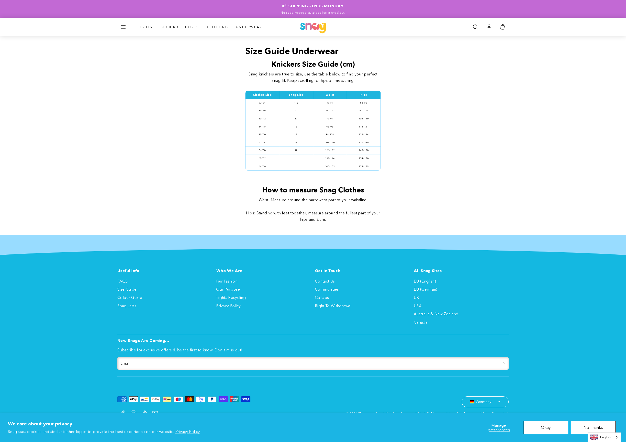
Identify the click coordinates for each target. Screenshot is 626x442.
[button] (123, 27)
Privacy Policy (187, 431)
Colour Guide (129, 297)
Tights (145, 27)
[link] (489, 27)
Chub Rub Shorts (179, 27)
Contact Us (325, 281)
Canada (420, 322)
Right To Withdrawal (333, 305)
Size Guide (126, 289)
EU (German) (425, 289)
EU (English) (425, 281)
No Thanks (593, 427)
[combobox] (604, 437)
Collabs (322, 297)
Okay (546, 427)
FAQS (122, 281)
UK (416, 297)
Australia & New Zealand (436, 313)
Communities (327, 289)
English (605, 437)
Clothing (217, 27)
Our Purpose (228, 289)
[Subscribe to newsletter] (504, 363)
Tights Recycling (231, 297)
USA (418, 305)
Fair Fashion (226, 281)
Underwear (249, 27)
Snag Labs (126, 305)
